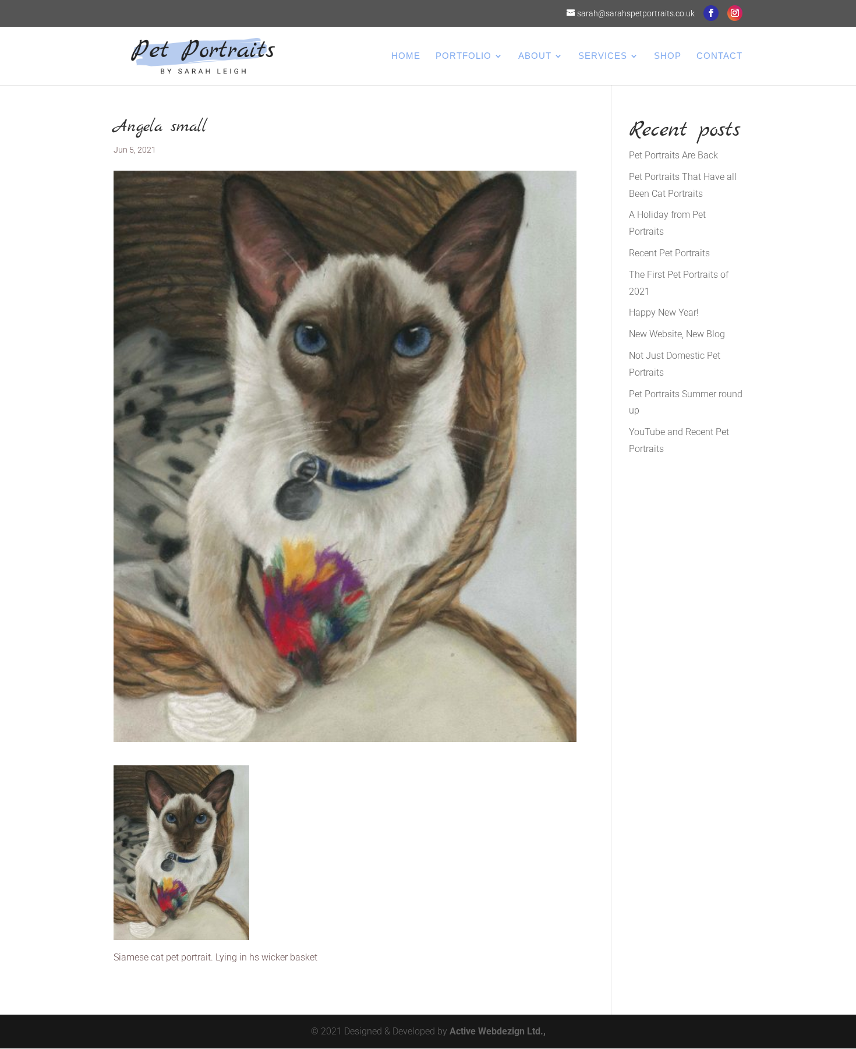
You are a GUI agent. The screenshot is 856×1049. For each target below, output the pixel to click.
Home (405, 56)
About (534, 56)
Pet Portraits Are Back (673, 155)
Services (602, 56)
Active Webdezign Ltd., (498, 1031)
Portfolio (463, 56)
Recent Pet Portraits (669, 253)
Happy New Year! (664, 312)
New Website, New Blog (677, 334)
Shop (667, 56)
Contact (719, 56)
